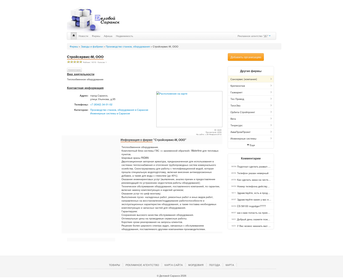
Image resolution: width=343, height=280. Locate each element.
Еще (252, 145)
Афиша (108, 36)
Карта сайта (174, 265)
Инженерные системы (243, 138)
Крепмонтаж (237, 85)
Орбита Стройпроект (242, 112)
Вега (233, 118)
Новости (83, 36)
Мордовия (196, 265)
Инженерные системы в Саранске (110, 113)
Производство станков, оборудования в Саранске (119, 109)
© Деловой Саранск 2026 (171, 275)
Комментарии (74, 69)
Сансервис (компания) (243, 79)
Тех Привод (237, 99)
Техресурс (236, 125)
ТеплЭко (235, 105)
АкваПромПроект (240, 132)
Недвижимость (124, 36)
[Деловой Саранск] (100, 19)
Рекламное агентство (142, 265)
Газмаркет (236, 92)
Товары (114, 265)
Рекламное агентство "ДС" (253, 36)
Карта (230, 265)
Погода (214, 265)
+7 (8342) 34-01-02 (101, 104)
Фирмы (96, 36)
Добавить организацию (245, 57)
